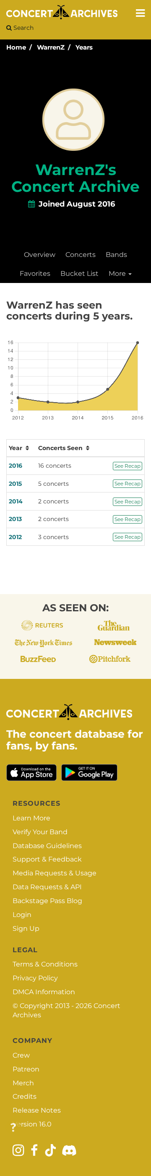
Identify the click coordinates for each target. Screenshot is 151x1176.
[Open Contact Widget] (13, 1128)
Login (22, 915)
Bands (116, 255)
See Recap (128, 466)
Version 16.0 (32, 1124)
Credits (24, 1096)
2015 (15, 483)
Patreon (26, 1069)
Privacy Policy (35, 978)
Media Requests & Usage (54, 873)
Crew (21, 1055)
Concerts (80, 255)
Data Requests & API (47, 887)
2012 (15, 537)
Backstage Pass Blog (47, 901)
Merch (23, 1083)
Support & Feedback (47, 859)
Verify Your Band (40, 832)
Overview (39, 255)
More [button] (118, 274)
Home (16, 47)
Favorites (35, 274)
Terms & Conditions (45, 964)
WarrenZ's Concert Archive (75, 178)
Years (84, 47)
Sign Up (26, 928)
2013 (15, 519)
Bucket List (79, 274)
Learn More (31, 818)
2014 (16, 501)
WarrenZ (51, 47)
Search (23, 27)
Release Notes (37, 1110)
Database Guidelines (47, 846)
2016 (15, 465)
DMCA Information (44, 992)
